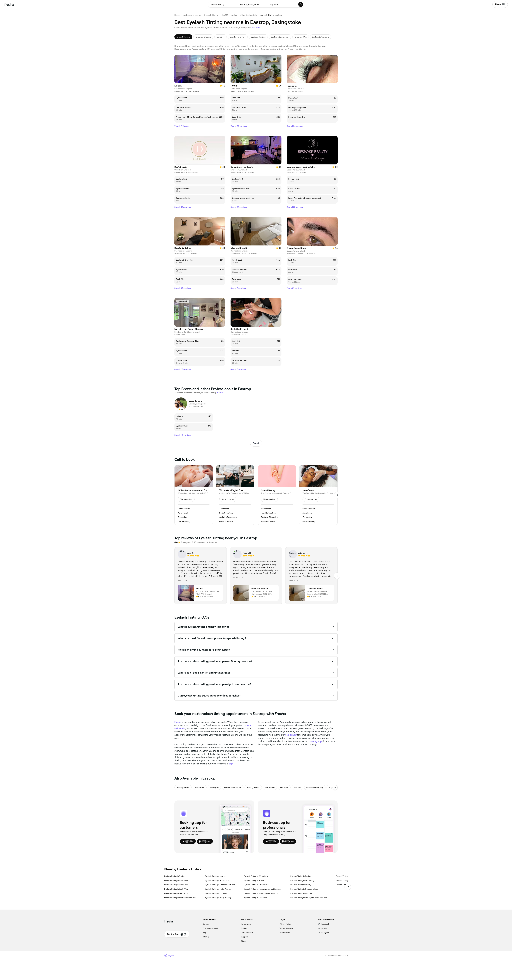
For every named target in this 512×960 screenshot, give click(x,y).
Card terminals (247, 932)
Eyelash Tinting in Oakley (300, 885)
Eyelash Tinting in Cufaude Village (304, 889)
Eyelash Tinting (211, 15)
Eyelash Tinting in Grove (254, 880)
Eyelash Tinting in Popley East (217, 880)
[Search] (301, 4)
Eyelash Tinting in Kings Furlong (218, 897)
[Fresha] (9, 4)
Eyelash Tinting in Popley (174, 876)
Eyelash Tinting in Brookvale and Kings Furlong (263, 893)
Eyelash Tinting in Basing (300, 876)
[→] (337, 495)
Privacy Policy (285, 924)
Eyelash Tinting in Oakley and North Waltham (308, 897)
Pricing (244, 928)
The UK (224, 15)
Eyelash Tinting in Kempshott (176, 893)
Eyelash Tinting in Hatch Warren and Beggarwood (263, 889)
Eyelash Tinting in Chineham (255, 897)
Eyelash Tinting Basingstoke (244, 15)
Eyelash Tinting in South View (176, 889)
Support (244, 937)
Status (243, 941)
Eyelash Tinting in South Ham (176, 880)
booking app (315, 741)
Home (177, 15)
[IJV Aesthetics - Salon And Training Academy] (194, 495)
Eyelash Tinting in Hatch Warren (218, 889)
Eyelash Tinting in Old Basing (302, 880)
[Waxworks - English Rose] (235, 495)
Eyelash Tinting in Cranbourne (256, 885)
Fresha (177, 722)
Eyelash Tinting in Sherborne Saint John (180, 897)
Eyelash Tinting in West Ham (176, 885)
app (231, 763)
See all (256, 443)
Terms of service (286, 928)
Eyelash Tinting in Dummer (301, 893)
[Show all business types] (335, 787)
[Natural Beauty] (277, 495)
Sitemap (206, 937)
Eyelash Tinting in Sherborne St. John (220, 885)
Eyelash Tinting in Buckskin (216, 893)
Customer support (210, 928)
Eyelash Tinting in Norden (215, 876)
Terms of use (284, 932)
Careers (206, 924)
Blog (204, 932)
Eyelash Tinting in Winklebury (256, 876)
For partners (246, 924)
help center (291, 735)
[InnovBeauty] (318, 495)
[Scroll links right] (348, 887)
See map (255, 27)
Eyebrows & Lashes (192, 15)
